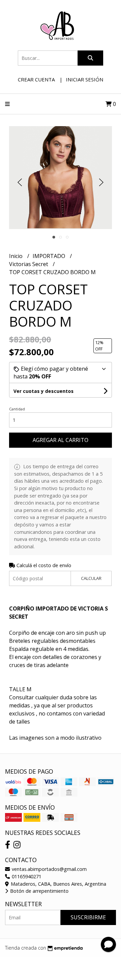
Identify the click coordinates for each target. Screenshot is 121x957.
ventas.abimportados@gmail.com (48, 869)
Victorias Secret (29, 264)
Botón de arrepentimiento (39, 891)
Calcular (91, 578)
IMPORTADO (50, 256)
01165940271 (25, 876)
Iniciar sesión (84, 79)
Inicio (16, 256)
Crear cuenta (36, 79)
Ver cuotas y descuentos (43, 391)
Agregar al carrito (60, 440)
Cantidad (17, 408)
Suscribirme (88, 917)
